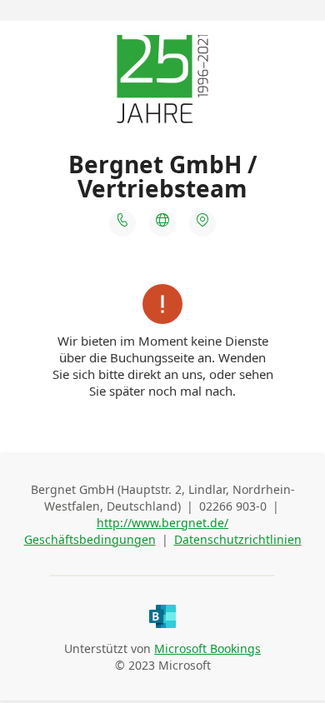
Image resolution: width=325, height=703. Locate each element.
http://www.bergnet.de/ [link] (162, 523)
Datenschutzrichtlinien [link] (238, 539)
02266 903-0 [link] (233, 506)
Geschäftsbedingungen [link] (90, 539)
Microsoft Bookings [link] (207, 648)
